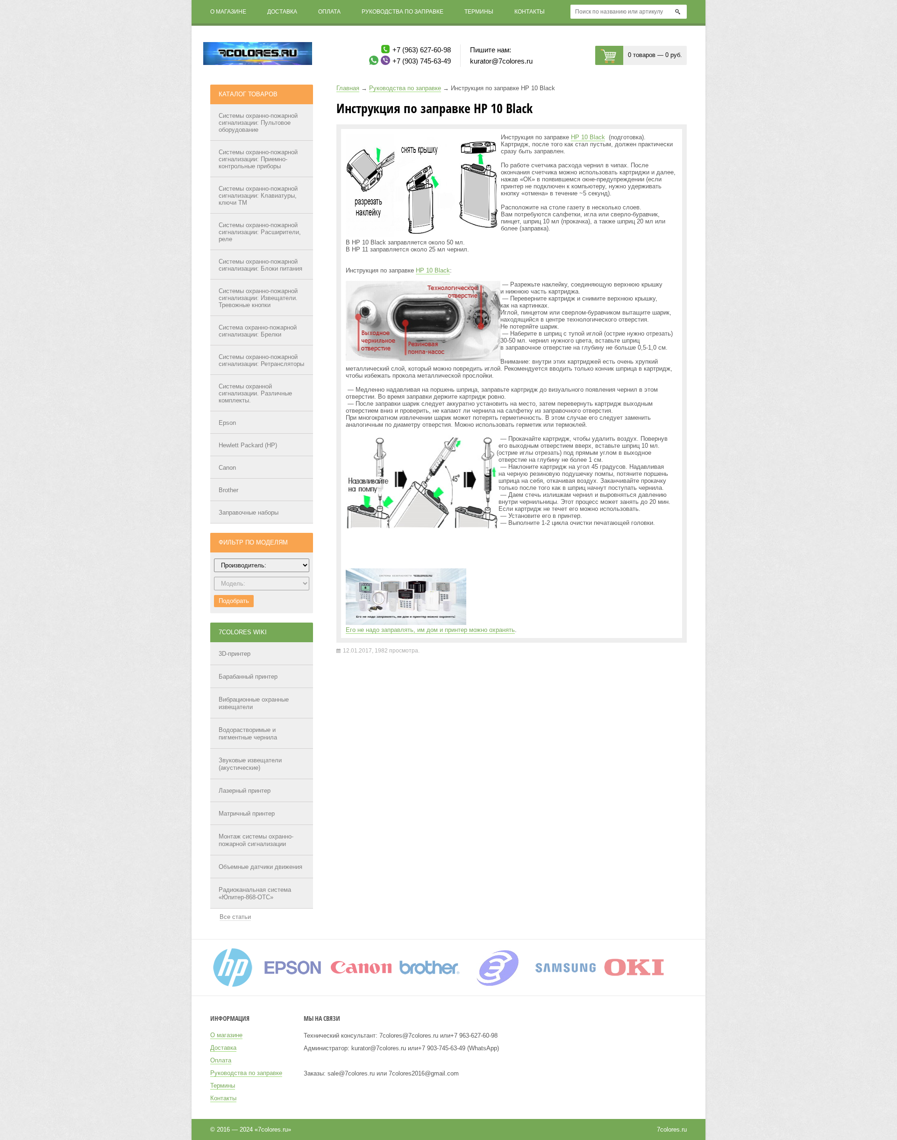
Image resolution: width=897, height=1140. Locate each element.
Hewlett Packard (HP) (248, 445)
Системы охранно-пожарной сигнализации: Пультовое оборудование (258, 122)
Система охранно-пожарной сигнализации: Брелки (258, 331)
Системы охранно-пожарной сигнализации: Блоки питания (260, 265)
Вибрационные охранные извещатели (254, 703)
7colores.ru (672, 1129)
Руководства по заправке (402, 11)
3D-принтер (234, 653)
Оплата (329, 11)
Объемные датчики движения (260, 866)
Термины (478, 11)
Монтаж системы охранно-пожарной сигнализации (256, 840)
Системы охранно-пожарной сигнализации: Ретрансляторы (261, 360)
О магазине (228, 11)
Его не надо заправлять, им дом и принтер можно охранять (430, 629)
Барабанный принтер (248, 676)
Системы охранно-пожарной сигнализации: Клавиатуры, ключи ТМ (258, 195)
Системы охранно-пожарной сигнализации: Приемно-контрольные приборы (258, 159)
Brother (228, 490)
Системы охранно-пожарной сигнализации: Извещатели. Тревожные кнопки (258, 297)
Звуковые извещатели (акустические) (250, 764)
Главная (347, 88)
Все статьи (235, 916)
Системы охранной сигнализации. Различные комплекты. (255, 393)
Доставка (282, 11)
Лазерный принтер (245, 790)
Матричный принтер (247, 813)
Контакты (529, 11)
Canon (227, 467)
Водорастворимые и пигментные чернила (248, 733)
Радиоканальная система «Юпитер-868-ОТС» (255, 893)
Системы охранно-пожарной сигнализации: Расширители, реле (260, 232)
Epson (227, 422)
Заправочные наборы (248, 512)
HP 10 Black (588, 137)
